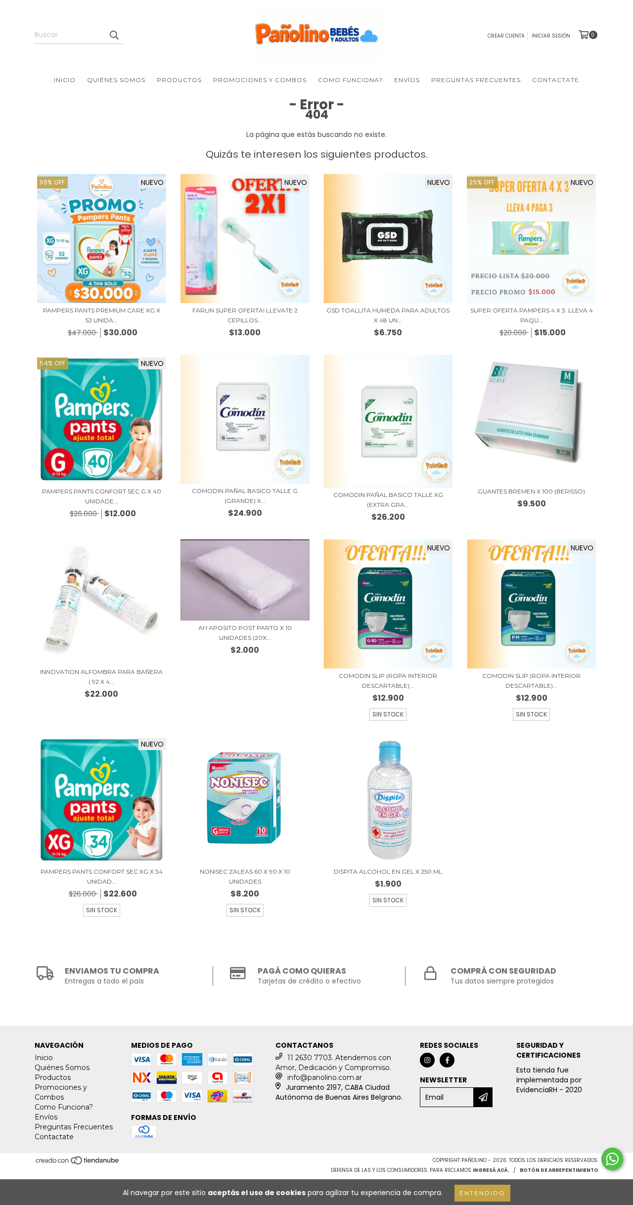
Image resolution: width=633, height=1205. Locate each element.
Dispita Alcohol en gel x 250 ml (388, 871)
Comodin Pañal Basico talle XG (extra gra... (388, 499)
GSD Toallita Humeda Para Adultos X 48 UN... (388, 315)
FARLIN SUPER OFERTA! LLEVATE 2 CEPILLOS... (245, 315)
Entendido (482, 1193)
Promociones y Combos (260, 80)
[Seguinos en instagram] (427, 1060)
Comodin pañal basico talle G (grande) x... (245, 495)
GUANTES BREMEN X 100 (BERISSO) (531, 491)
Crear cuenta (506, 36)
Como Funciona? (350, 80)
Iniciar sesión (551, 36)
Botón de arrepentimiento (559, 1170)
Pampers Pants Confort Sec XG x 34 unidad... (102, 876)
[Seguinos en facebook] (447, 1060)
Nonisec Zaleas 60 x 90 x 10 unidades (245, 876)
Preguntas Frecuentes (476, 80)
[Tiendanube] (78, 1163)
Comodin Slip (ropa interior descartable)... (388, 680)
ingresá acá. (491, 1170)
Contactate (555, 80)
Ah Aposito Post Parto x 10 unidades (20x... (245, 632)
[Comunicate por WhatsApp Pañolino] (612, 1159)
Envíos (407, 80)
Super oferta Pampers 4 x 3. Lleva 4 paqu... (531, 315)
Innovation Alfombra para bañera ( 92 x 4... (101, 676)
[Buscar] (114, 35)
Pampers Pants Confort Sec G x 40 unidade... (101, 496)
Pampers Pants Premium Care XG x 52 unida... (101, 315)
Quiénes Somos (116, 80)
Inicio (65, 80)
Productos (179, 80)
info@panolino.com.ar (324, 1077)
